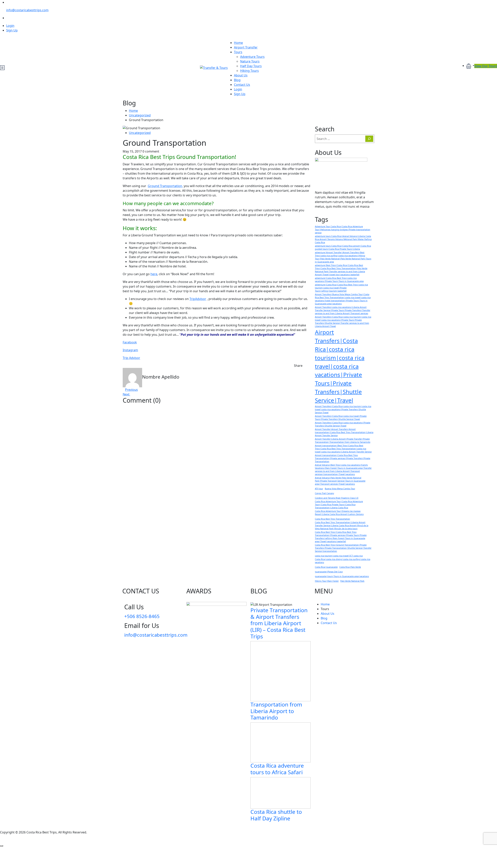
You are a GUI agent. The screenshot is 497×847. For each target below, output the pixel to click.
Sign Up (12, 30)
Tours (238, 52)
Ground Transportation (165, 186)
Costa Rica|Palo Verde (350, 567)
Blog (237, 80)
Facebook (130, 342)
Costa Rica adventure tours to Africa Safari (277, 769)
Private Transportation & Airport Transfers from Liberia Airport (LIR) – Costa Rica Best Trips (279, 623)
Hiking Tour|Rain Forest (327, 581)
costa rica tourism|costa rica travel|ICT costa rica (339, 555)
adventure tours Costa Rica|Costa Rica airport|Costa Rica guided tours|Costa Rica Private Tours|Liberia (343, 247)
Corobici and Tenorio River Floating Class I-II (336, 498)
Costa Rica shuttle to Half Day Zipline (276, 815)
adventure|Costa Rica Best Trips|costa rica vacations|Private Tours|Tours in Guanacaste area (339, 280)
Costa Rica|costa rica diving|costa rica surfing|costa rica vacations (342, 561)
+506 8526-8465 (142, 616)
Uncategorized (140, 115)
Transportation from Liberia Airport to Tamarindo (276, 711)
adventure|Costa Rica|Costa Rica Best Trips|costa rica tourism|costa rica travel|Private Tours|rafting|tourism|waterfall (341, 287)
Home (238, 43)
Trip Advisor (131, 358)
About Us (241, 75)
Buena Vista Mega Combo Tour (340, 488)
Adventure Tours (252, 57)
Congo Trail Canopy (324, 493)
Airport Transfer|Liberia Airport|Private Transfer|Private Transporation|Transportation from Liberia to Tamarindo (342, 440)
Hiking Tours (249, 70)
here (153, 274)
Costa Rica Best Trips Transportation (332, 519)
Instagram (130, 350)
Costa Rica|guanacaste (326, 567)
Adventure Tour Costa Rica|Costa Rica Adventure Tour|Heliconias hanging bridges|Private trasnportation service (342, 229)
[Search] (369, 138)
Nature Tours (250, 61)
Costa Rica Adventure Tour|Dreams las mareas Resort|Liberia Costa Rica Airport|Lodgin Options (339, 513)
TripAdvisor (197, 299)
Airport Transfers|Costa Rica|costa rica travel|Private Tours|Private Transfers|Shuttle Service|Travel (341, 417)
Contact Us (242, 84)
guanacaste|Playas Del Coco (329, 571)
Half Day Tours (251, 66)
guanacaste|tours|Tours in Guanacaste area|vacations (342, 576)
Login (10, 25)
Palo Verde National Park (352, 581)
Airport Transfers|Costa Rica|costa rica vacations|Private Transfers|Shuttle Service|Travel (342, 424)
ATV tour (319, 488)
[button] (470, 65)
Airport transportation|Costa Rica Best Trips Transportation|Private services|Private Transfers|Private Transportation (342, 458)
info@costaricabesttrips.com (27, 10)
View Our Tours (485, 66)
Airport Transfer (246, 47)
